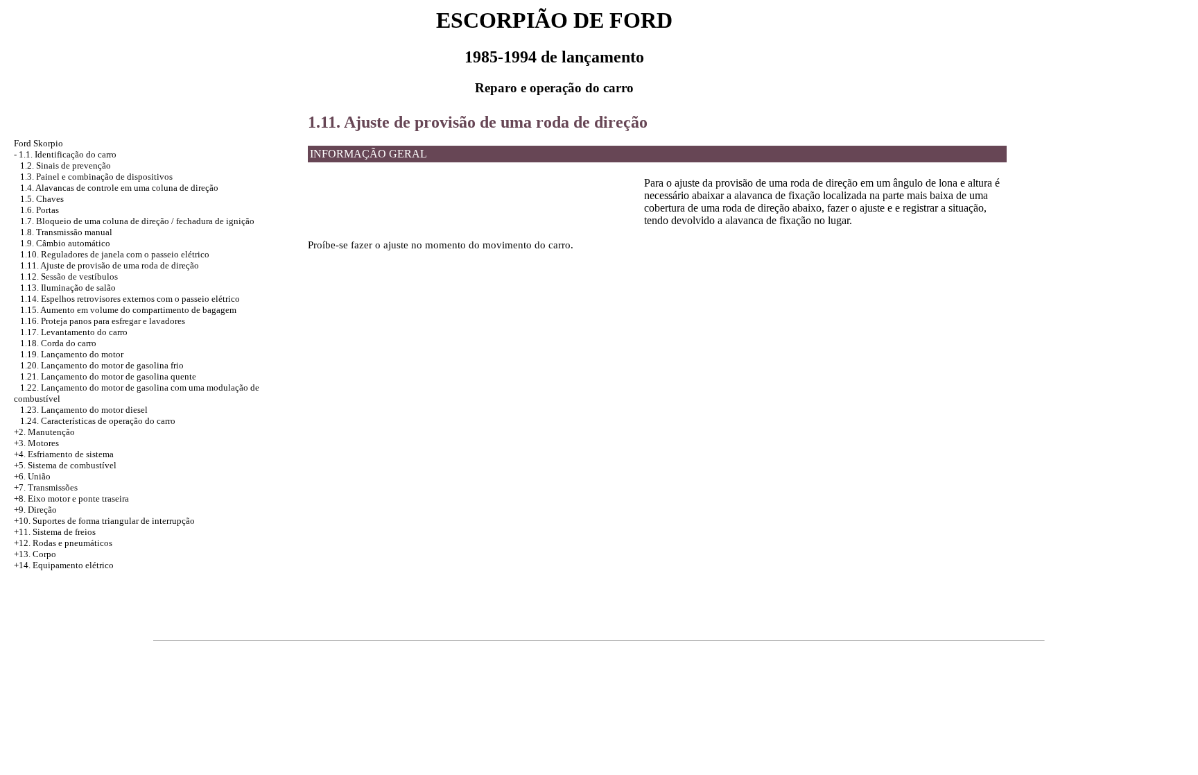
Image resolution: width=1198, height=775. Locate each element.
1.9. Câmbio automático (65, 243)
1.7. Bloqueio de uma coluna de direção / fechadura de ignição (137, 221)
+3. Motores (36, 443)
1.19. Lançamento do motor (71, 354)
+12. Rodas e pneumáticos (63, 543)
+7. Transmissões (46, 487)
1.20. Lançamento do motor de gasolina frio (102, 365)
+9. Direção (35, 509)
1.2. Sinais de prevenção (65, 165)
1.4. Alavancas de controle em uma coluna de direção (119, 187)
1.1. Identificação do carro (67, 154)
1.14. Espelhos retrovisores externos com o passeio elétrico (130, 298)
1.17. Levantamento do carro (74, 332)
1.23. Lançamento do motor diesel (84, 409)
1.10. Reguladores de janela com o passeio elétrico (114, 254)
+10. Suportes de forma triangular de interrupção (104, 521)
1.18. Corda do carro (58, 343)
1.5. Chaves (42, 199)
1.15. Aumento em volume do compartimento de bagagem (128, 310)
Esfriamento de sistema (71, 454)
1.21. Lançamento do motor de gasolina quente (108, 376)
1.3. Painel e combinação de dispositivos (96, 176)
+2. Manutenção (44, 432)
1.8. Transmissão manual (66, 232)
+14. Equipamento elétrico (64, 565)
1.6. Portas (39, 210)
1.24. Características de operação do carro (97, 421)
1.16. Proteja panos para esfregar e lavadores (102, 321)
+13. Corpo (35, 554)
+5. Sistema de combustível (65, 465)
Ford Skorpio (38, 143)
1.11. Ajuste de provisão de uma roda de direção (109, 265)
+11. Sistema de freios (55, 532)
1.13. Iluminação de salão (68, 287)
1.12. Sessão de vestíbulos (69, 276)
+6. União (32, 476)
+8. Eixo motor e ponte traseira (71, 498)
